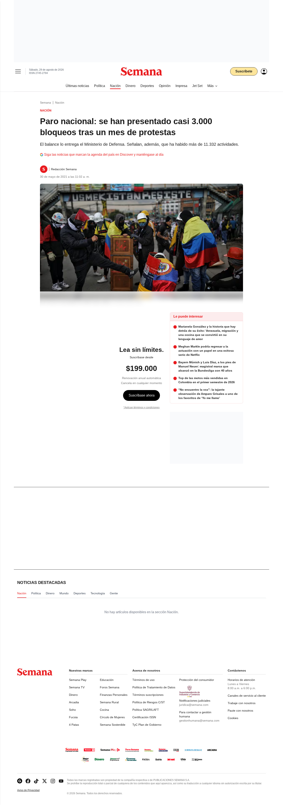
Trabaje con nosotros (241, 703)
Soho (72, 709)
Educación (107, 679)
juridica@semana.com (193, 704)
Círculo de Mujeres (112, 717)
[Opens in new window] (27, 781)
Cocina (104, 709)
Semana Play (77, 679)
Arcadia (74, 702)
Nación (59, 102)
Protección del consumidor (196, 679)
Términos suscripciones (147, 694)
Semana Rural (109, 702)
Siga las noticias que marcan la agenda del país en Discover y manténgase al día (103, 154)
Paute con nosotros (240, 710)
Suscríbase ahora (142, 395)
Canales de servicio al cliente (247, 695)
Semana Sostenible (112, 724)
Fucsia (73, 717)
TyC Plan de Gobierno (146, 724)
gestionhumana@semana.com (199, 720)
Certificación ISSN (144, 717)
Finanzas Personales (113, 694)
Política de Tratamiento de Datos (153, 687)
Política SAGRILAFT (145, 709)
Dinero (73, 694)
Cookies (233, 718)
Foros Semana (109, 687)
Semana (45, 102)
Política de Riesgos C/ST (148, 702)
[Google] (19, 781)
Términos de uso (143, 679)
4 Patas (74, 724)
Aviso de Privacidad (32, 790)
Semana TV (77, 687)
